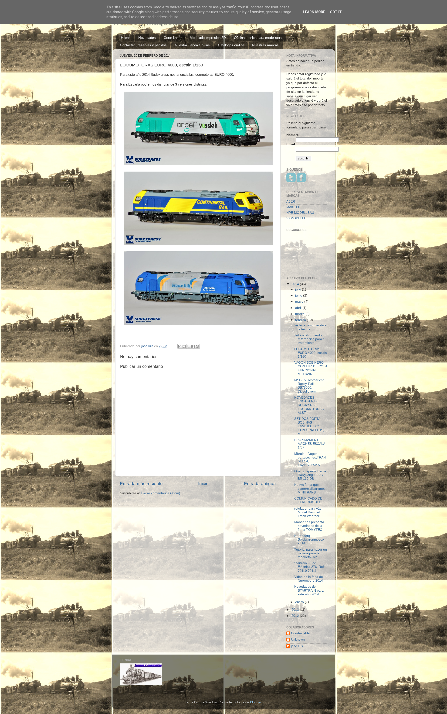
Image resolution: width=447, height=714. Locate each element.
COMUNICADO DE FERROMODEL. (308, 500)
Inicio (203, 483)
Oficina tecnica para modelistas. (258, 38)
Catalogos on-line (231, 45)
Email (290, 144)
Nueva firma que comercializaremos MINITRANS (309, 488)
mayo (299, 301)
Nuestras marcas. (266, 45)
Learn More (314, 12)
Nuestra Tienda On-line (192, 45)
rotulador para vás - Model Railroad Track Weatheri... (308, 512)
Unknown (298, 639)
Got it (336, 12)
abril (298, 308)
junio (299, 295)
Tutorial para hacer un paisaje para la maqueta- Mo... (310, 553)
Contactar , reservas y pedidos (143, 45)
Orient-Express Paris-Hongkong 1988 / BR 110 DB (310, 474)
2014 (295, 284)
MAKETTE (294, 207)
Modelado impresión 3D (208, 38)
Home (125, 38)
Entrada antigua (260, 483)
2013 (295, 609)
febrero (301, 320)
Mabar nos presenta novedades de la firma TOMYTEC (309, 525)
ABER (290, 201)
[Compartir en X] (188, 346)
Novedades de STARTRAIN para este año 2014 (309, 590)
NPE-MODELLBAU (300, 212)
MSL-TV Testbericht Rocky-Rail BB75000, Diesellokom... (309, 385)
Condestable (300, 633)
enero (300, 602)
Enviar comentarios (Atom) (160, 493)
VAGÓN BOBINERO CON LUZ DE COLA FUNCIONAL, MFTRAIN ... (310, 368)
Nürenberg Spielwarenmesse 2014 (309, 539)
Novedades (147, 38)
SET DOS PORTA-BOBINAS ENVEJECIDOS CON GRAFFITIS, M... (309, 426)
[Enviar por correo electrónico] (179, 346)
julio (298, 289)
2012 (295, 615)
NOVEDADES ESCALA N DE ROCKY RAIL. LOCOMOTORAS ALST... (309, 405)
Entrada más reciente (141, 483)
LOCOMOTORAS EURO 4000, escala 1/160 (310, 352)
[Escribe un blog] (184, 346)
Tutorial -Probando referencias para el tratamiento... (309, 339)
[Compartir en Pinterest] (197, 346)
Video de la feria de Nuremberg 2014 (308, 578)
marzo (300, 314)
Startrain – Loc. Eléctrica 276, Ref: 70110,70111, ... (309, 566)
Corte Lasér (173, 38)
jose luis (297, 646)
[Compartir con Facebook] (193, 346)
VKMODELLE (296, 218)
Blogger (255, 702)
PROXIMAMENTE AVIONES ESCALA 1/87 (309, 443)
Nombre (292, 135)
